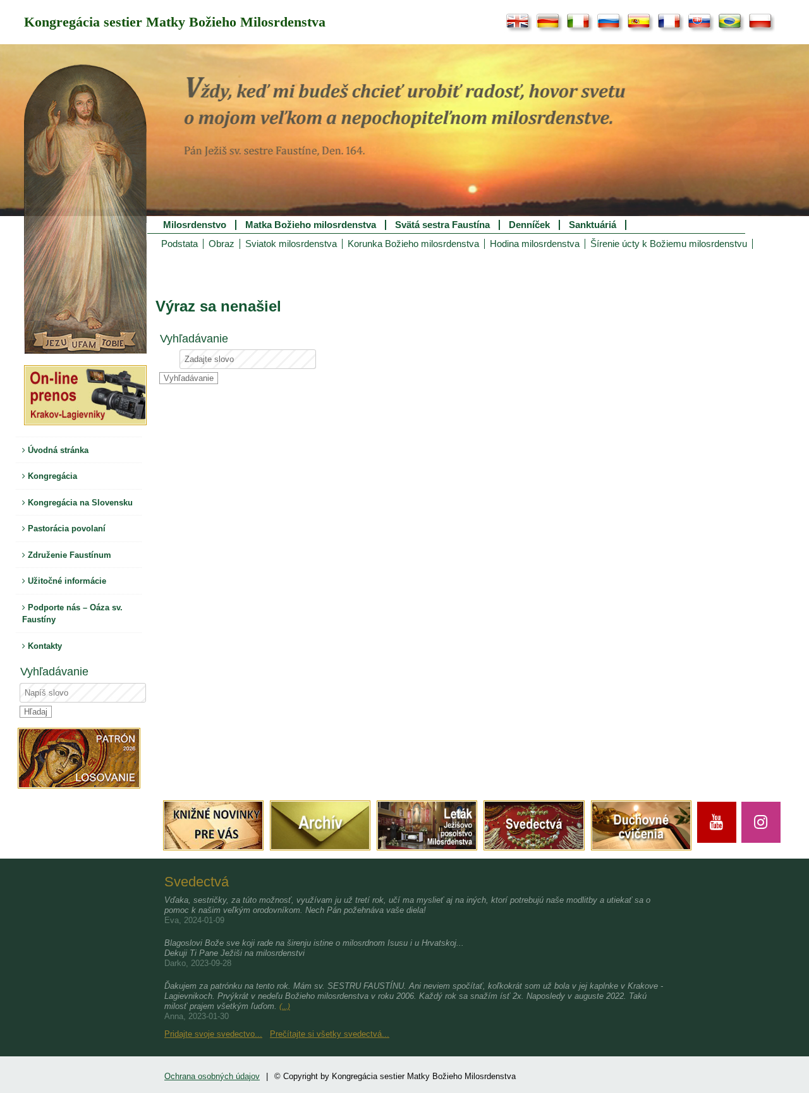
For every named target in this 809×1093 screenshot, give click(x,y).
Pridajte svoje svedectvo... (213, 1034)
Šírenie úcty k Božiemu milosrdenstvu (668, 244)
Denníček (529, 225)
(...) (284, 1006)
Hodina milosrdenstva (535, 244)
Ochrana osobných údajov (212, 1076)
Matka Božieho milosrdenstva (310, 225)
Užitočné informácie (65, 581)
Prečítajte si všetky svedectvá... (329, 1034)
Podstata (179, 244)
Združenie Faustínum (68, 555)
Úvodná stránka (56, 450)
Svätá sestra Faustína (442, 225)
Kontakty (43, 646)
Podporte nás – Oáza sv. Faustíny (72, 614)
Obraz (221, 244)
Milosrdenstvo (194, 225)
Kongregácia (51, 476)
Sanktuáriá (592, 225)
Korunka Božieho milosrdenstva (413, 244)
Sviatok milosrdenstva (291, 244)
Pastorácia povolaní (65, 528)
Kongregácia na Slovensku (79, 502)
